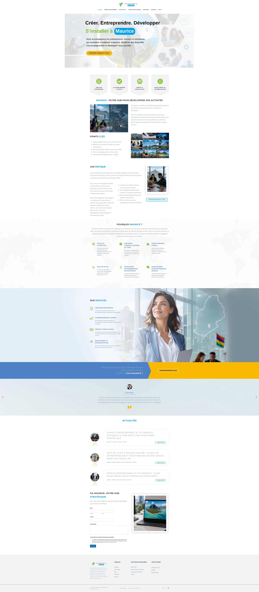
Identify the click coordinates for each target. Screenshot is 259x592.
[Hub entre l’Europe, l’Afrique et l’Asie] (129, 249)
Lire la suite (160, 442)
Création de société (116, 462)
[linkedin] (168, 587)
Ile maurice (120, 441)
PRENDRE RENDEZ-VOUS (156, 199)
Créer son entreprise (110, 9)
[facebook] (163, 587)
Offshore (125, 441)
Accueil (100, 9)
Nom (103, 513)
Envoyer (93, 546)
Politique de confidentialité (109, 542)
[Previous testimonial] (2, 397)
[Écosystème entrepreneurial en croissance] (129, 271)
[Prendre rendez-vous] (99, 53)
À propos (153, 9)
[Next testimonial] (256, 397)
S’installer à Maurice (134, 9)
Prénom (91, 513)
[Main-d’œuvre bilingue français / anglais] (156, 271)
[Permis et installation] (106, 332)
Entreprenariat (128, 462)
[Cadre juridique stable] (156, 248)
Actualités (109, 441)
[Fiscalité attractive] (102, 249)
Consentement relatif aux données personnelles (102, 537)
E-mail (92, 516)
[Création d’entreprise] (106, 310)
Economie (122, 462)
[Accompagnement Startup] (106, 320)
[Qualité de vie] (102, 270)
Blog (159, 9)
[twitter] (166, 587)
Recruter (146, 9)
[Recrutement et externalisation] (106, 344)
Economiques (114, 441)
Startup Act (122, 9)
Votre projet (93, 524)
